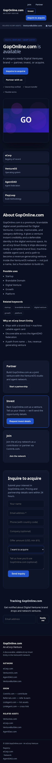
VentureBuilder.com (12, 681)
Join (29, 4)
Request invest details (20, 421)
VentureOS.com (10, 672)
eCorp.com (8, 668)
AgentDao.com (10, 731)
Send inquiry (18, 573)
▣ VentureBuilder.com (30, 25)
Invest (31, 11)
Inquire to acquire (36, 17)
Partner (39, 4)
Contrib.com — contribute (15, 693)
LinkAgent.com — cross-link (16, 706)
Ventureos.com (10, 719)
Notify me (43, 619)
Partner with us (14, 79)
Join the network (17, 456)
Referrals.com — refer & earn (16, 698)
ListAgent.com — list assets (15, 702)
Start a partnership (18, 386)
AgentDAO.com (10, 677)
